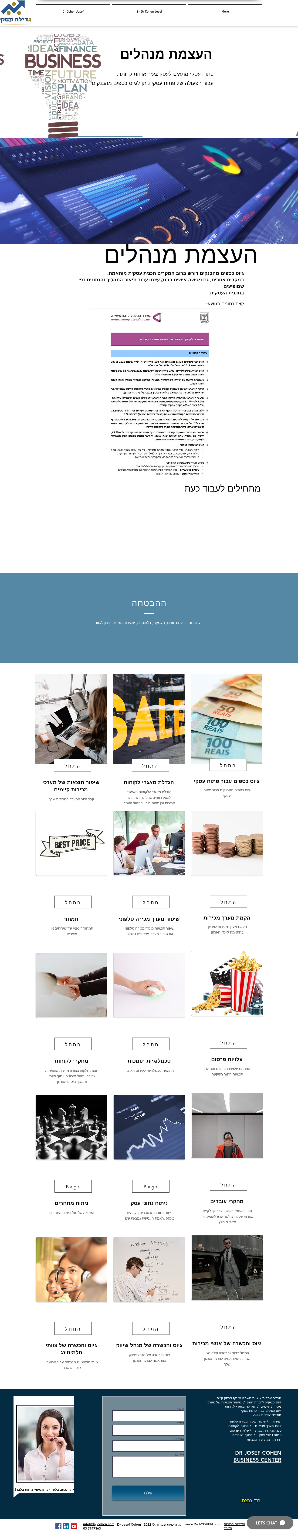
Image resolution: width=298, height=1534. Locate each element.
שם (181, 1408)
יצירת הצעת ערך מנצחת (264, 1439)
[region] (70, 747)
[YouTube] (74, 1526)
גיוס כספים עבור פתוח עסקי (259, 1411)
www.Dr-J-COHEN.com (202, 1524)
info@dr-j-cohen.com (98, 1524)
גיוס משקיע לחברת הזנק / (261, 1402)
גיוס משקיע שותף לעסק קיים (237, 1398)
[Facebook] (58, 1526)
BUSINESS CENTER (257, 1460)
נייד (181, 1423)
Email (179, 1438)
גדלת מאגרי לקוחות (239, 1406)
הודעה (179, 1454)
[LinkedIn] (66, 1526)
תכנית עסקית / (269, 1398)
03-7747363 (92, 1528)
